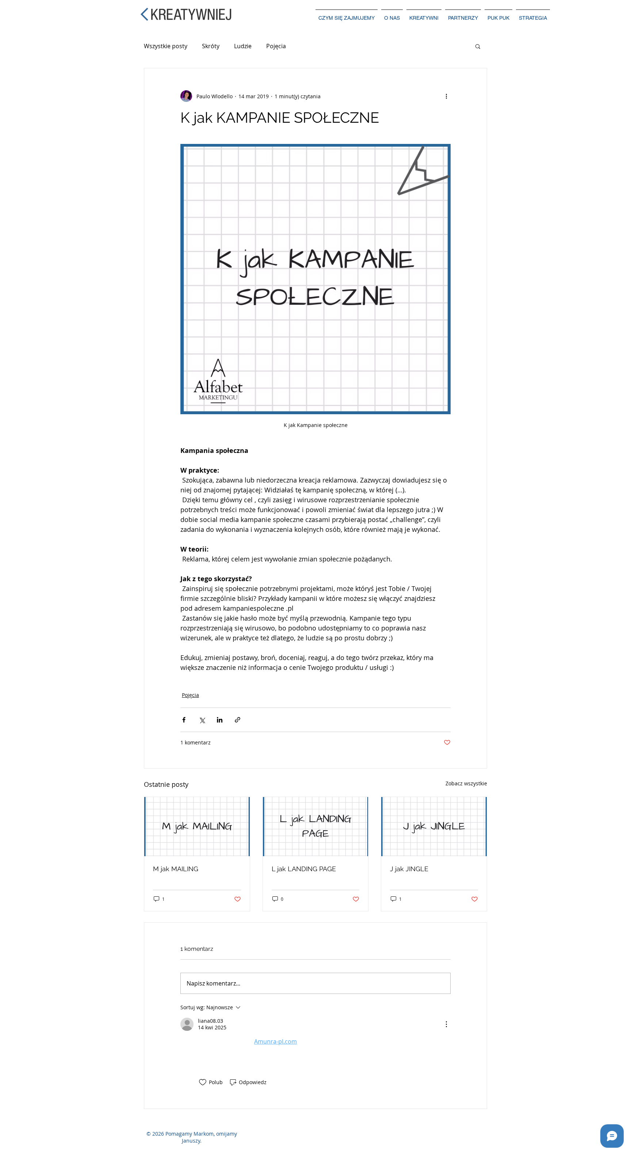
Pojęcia (276, 46)
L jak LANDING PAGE (304, 869)
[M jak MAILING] (197, 826)
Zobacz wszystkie (466, 783)
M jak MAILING (175, 869)
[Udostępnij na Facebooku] (183, 719)
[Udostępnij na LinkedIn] (219, 719)
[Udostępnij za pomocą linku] (237, 719)
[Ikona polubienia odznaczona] (202, 1082)
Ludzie (243, 46)
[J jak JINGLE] (434, 826)
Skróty (210, 46)
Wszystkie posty (165, 46)
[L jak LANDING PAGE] (315, 826)
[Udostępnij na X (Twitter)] (201, 719)
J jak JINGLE (409, 869)
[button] (477, 46)
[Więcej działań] (446, 96)
